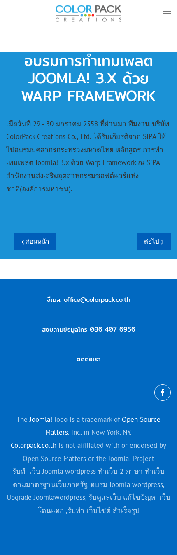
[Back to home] (88, 13)
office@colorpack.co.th (97, 299)
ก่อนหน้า (36, 241)
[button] (167, 13)
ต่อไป (152, 241)
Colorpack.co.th (33, 445)
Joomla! (41, 419)
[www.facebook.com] (162, 392)
